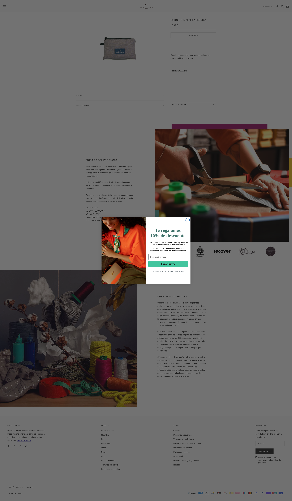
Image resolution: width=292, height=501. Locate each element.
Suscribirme (168, 264)
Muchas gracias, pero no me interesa (168, 271)
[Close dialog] (188, 220)
